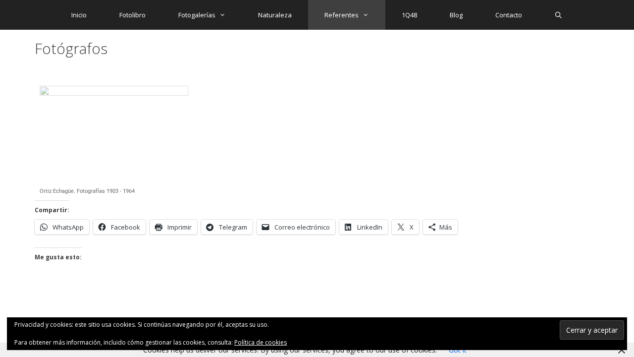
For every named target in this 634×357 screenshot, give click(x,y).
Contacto (508, 14)
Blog (456, 14)
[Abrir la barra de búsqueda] (559, 15)
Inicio (79, 14)
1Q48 (409, 14)
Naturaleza (275, 14)
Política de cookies (260, 342)
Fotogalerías (196, 14)
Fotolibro (132, 14)
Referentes (341, 14)
